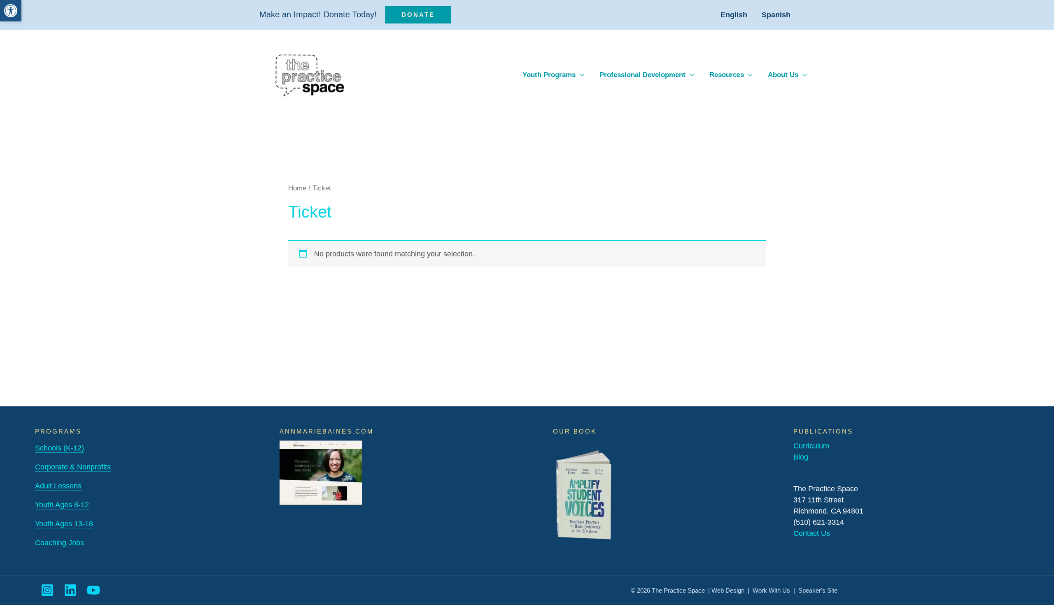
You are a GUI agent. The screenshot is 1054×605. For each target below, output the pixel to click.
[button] (580, 75)
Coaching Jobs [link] (59, 543)
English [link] (734, 15)
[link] (10, 10)
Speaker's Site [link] (817, 590)
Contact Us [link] (811, 533)
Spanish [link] (776, 15)
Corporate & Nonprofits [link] (73, 467)
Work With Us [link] (771, 590)
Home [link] (297, 188)
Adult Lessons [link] (58, 486)
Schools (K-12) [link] (59, 448)
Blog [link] (800, 457)
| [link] (794, 590)
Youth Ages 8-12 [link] (62, 505)
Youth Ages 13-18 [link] (64, 524)
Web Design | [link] (732, 590)
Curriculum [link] (811, 446)
